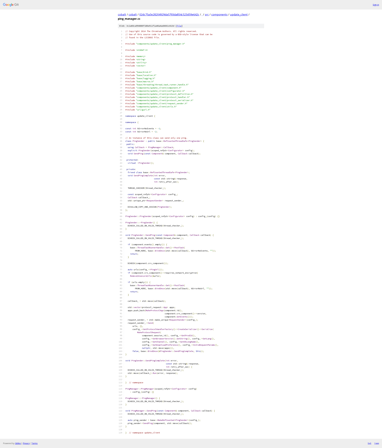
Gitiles (18, 443)
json (376, 443)
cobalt (122, 14)
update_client (239, 14)
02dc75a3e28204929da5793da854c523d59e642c (169, 14)
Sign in (376, 4)
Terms (34, 443)
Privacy (26, 443)
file (179, 26)
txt (369, 443)
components (219, 14)
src (207, 14)
